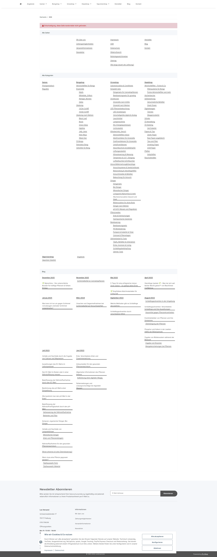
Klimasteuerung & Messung (123, 154)
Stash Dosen (152, 105)
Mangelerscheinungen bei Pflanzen (158, 346)
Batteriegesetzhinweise (119, 56)
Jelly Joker (83, 131)
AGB (112, 44)
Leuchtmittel (117, 118)
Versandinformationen (84, 48)
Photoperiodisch (48, 85)
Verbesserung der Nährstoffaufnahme (57, 412)
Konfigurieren (157, 542)
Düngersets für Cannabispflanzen (125, 92)
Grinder (147, 118)
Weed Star (83, 138)
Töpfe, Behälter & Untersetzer (124, 242)
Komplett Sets (115, 89)
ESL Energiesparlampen (122, 125)
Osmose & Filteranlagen (122, 235)
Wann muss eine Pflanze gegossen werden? (55, 458)
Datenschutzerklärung (77, 494)
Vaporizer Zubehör (49, 260)
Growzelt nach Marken (121, 105)
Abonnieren (168, 493)
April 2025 (149, 277)
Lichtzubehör (118, 128)
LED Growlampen (119, 112)
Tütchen (150, 112)
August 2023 (150, 298)
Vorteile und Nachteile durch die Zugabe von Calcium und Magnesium (57, 357)
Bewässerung (115, 222)
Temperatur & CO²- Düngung (124, 157)
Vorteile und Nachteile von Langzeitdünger (51, 430)
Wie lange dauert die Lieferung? (122, 65)
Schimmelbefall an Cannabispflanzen (90, 281)
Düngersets (117, 184)
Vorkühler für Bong (83, 148)
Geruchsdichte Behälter (156, 102)
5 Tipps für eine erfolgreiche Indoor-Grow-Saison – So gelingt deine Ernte (124, 284)
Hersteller (118, 4)
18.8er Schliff (84, 112)
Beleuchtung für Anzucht (122, 177)
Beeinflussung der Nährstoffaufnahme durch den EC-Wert (56, 381)
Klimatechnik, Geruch (118, 131)
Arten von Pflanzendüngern (53, 438)
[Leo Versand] (20, 4)
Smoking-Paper (153, 144)
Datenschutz (59, 550)
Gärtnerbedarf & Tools (118, 238)
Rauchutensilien (150, 157)
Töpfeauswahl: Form (50, 463)
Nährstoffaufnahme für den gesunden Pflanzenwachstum (56, 445)
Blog (128, 4)
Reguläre (45, 89)
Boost (81, 121)
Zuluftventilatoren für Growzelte (125, 141)
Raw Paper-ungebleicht (156, 138)
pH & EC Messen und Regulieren (125, 209)
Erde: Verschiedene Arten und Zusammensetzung (87, 357)
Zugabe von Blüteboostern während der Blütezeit (159, 338)
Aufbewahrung (150, 99)
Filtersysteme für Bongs (156, 89)
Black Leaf (83, 118)
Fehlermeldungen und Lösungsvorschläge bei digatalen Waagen (88, 385)
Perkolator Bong (82, 144)
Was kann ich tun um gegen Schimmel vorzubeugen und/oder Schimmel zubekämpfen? (56, 305)
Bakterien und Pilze (50, 415)
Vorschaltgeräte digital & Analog (125, 115)
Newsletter (80, 52)
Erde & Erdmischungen (121, 216)
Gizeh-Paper (152, 135)
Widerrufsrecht (115, 52)
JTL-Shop (204, 554)
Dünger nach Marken (121, 206)
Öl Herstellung (150, 121)
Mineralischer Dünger (121, 190)
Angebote (80, 257)
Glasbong (79, 105)
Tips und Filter (152, 141)
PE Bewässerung (119, 229)
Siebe (81, 102)
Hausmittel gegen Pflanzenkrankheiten (159, 312)
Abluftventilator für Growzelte (124, 138)
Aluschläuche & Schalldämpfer (124, 148)
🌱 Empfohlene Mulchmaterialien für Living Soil (123, 292)
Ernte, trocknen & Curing (122, 245)
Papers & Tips (150, 131)
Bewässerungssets (120, 225)
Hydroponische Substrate (122, 219)
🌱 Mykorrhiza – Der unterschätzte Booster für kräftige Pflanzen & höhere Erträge (56, 285)
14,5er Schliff (84, 108)
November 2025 (82, 277)
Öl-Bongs (79, 141)
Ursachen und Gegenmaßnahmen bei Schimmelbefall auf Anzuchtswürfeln (90, 304)
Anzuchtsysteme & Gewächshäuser (126, 167)
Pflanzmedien (115, 212)
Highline (82, 128)
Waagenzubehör (153, 115)
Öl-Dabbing (149, 125)
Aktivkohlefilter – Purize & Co (155, 85)
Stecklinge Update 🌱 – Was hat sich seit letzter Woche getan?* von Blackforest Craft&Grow (160, 285)
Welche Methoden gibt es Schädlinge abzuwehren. (124, 304)
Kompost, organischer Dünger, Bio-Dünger (55, 422)
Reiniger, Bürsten (85, 99)
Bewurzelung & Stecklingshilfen (124, 171)
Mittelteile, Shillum (85, 95)
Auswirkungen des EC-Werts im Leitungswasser (53, 365)
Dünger (113, 180)
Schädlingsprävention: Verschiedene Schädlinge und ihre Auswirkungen (158, 308)
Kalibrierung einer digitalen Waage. (90, 378)
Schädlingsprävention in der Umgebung (160, 301)
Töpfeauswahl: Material (51, 466)
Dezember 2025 (48, 277)
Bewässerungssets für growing (124, 95)
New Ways (83, 135)
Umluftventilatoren (120, 144)
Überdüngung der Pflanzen (155, 324)
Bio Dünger (117, 187)
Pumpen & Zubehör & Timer (123, 232)
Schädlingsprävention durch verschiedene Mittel (120, 312)
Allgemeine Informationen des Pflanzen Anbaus (90, 373)
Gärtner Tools (118, 252)
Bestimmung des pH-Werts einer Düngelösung (54, 389)
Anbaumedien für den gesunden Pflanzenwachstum (88, 365)
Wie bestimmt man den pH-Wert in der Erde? (56, 397)
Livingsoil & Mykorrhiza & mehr (124, 194)
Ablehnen (157, 548)
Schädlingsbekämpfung (122, 248)
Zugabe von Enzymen (153, 343)
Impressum (48, 550)
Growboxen (114, 99)
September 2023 (116, 298)
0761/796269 (44, 522)
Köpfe (81, 92)
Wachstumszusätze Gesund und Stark (125, 198)
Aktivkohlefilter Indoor (121, 135)
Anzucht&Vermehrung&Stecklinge (122, 164)
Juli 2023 (46, 350)
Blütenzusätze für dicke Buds (124, 202)
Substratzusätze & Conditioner (121, 85)
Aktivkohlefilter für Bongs (85, 85)
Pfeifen (147, 151)
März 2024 (80, 298)
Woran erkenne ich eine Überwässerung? (57, 452)
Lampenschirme (119, 121)
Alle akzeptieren (157, 536)
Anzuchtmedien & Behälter (123, 174)
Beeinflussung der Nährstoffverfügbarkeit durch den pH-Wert (56, 406)
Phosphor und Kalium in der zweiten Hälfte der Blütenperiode (158, 330)
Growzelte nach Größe (121, 102)
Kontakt (138, 4)
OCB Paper (151, 148)
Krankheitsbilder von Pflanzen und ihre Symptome (159, 319)
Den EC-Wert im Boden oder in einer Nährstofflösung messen (55, 373)
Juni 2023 (80, 350)
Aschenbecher (150, 95)
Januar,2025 (47, 298)
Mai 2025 (114, 277)
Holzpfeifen (151, 154)
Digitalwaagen (150, 108)
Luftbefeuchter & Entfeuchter (124, 161)
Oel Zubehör (151, 128)
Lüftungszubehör (119, 151)
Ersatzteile (80, 89)
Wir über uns (81, 40)
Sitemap (113, 60)
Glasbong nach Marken (84, 115)
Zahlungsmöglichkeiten (84, 44)
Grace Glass (83, 125)
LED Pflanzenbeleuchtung (120, 108)
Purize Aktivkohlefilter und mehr (159, 92)
